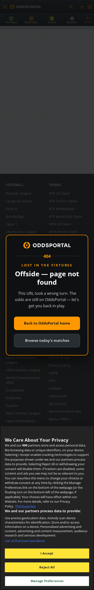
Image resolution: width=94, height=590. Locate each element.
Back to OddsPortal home (47, 323)
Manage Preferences (47, 581)
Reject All (46, 567)
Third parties (25, 506)
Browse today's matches (47, 340)
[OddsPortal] (47, 245)
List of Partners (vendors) (25, 541)
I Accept (46, 553)
